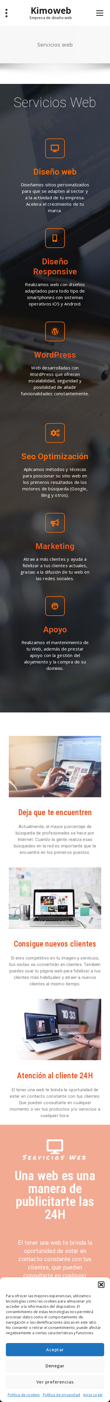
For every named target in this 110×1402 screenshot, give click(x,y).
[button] (101, 1285)
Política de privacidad (61, 1394)
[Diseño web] (55, 148)
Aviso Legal (92, 1394)
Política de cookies (24, 1394)
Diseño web (55, 172)
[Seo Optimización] (55, 433)
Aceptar (55, 1349)
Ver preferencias (55, 1382)
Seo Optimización (54, 456)
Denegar (55, 1366)
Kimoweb (51, 10)
